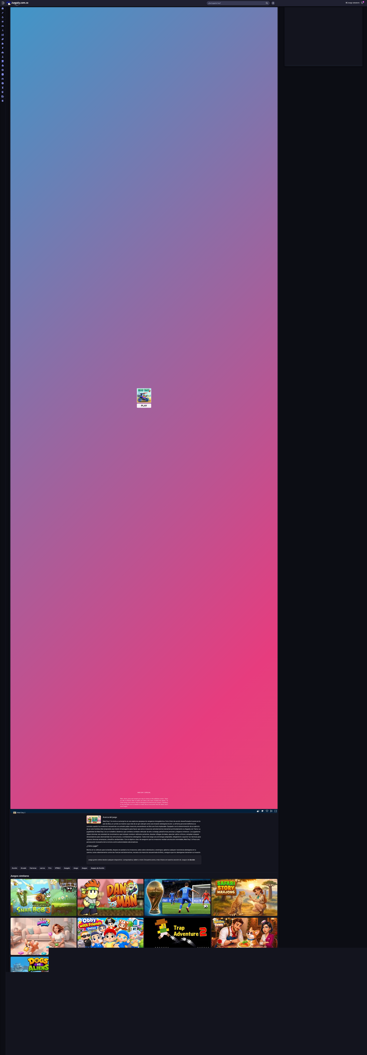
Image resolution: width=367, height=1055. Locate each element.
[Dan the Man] (110, 897)
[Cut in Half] (44, 1014)
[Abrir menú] (3, 3)
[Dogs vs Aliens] (44, 975)
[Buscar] (267, 3)
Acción (14, 868)
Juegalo (67, 868)
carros (42, 868)
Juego (75, 868)
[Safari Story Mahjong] (244, 897)
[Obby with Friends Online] (110, 936)
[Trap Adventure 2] (177, 936)
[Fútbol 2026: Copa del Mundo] (177, 897)
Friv (49, 868)
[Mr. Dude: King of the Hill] (110, 1014)
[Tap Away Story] (44, 936)
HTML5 (57, 868)
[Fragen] (110, 975)
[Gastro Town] (244, 936)
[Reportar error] (271, 811)
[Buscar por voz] (273, 3)
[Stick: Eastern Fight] (177, 1014)
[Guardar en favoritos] (267, 811)
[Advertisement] (299, 35)
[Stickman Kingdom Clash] (244, 975)
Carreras (33, 868)
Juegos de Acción (97, 868)
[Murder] (177, 975)
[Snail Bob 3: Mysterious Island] (44, 897)
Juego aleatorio (353, 3)
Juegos (84, 868)
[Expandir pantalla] (275, 811)
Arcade (23, 868)
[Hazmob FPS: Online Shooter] (244, 1014)
